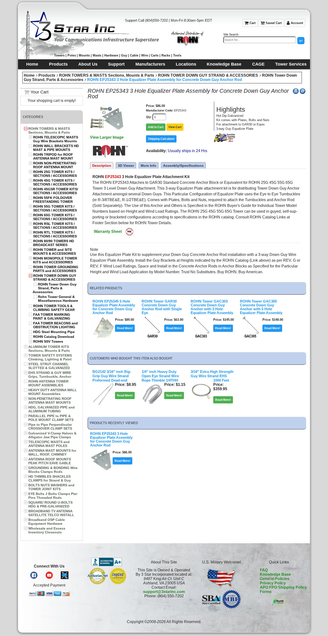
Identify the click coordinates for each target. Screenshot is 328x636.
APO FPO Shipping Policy (283, 587)
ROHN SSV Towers (48, 341)
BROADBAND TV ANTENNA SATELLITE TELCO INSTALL (51, 513)
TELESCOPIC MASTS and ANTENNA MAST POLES (49, 444)
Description (101, 165)
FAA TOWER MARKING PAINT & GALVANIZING (51, 316)
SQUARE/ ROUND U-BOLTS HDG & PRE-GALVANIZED (50, 504)
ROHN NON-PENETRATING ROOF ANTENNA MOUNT (54, 165)
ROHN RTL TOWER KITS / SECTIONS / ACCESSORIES (55, 234)
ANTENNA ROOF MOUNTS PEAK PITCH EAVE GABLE (49, 461)
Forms (266, 592)
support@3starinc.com (164, 592)
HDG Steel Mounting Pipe (54, 332)
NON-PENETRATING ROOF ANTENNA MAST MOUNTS (50, 400)
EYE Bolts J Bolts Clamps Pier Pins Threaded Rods (52, 496)
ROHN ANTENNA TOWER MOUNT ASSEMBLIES (48, 383)
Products (46, 75)
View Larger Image (107, 137)
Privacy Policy (273, 583)
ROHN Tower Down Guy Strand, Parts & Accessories (55, 288)
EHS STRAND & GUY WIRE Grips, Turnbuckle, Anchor (49, 374)
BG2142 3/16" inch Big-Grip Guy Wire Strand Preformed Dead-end (111, 376)
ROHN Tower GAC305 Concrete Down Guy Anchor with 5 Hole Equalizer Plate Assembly (261, 307)
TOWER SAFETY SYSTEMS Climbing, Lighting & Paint (50, 357)
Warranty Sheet (108, 231)
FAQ (264, 570)
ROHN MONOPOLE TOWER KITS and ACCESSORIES (55, 260)
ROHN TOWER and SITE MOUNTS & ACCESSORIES (54, 251)
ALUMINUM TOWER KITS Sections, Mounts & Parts (49, 348)
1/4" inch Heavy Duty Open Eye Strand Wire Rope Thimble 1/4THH (160, 376)
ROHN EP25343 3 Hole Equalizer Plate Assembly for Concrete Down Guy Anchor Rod (164, 80)
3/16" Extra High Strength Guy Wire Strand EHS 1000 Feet (212, 376)
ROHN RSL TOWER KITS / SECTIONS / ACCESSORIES (55, 225)
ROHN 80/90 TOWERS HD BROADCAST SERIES (53, 243)
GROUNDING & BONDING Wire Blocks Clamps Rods (53, 470)
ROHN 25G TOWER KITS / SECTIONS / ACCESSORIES (55, 174)
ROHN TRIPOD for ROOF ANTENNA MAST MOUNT (53, 156)
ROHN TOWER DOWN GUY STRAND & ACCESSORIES (208, 75)
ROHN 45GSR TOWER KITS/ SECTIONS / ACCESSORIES (55, 191)
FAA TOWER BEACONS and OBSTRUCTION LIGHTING (55, 325)
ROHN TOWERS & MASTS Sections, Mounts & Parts (106, 75)
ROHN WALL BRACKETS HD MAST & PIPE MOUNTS (56, 148)
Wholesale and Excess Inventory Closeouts (46, 530)
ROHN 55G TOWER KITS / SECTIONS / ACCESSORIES (55, 208)
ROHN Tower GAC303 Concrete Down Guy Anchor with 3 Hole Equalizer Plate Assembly (212, 307)
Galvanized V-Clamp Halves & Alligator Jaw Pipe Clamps (52, 435)
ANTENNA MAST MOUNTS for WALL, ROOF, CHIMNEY (52, 452)
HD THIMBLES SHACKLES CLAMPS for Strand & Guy (49, 478)
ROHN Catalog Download (53, 337)
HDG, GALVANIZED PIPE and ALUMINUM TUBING (51, 409)
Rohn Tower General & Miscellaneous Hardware (58, 299)
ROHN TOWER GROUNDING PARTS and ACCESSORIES (55, 269)
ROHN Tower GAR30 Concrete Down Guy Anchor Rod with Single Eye (162, 307)
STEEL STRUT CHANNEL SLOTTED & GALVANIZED (49, 366)
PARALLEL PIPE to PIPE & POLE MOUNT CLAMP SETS (50, 418)
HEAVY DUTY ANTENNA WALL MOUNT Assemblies (52, 392)
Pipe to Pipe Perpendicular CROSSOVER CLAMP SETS (50, 426)
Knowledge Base (275, 574)
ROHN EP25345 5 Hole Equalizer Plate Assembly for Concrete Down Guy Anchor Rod (113, 307)
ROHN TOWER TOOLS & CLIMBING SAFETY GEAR (54, 308)
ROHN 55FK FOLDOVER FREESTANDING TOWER (53, 200)
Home (29, 75)
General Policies (274, 579)
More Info (148, 165)
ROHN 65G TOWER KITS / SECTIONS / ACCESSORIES (55, 217)
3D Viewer (126, 165)
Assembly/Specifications (183, 165)
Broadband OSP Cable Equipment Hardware (46, 521)
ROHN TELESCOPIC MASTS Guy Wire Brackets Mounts (55, 139)
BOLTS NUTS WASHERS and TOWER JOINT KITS (51, 487)
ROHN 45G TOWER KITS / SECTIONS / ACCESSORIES (55, 182)
